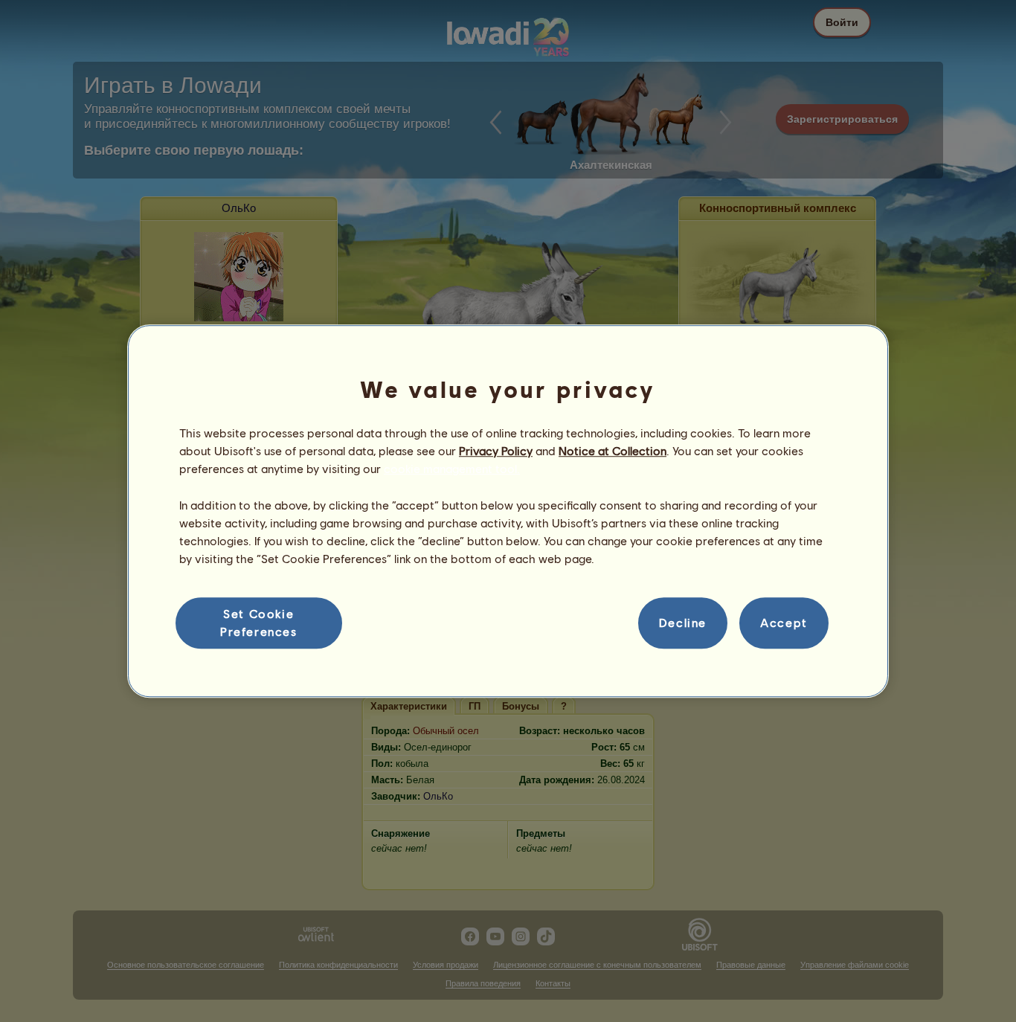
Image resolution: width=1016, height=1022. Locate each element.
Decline (683, 623)
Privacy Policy (496, 450)
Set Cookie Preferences (259, 622)
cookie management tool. (452, 469)
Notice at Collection (612, 450)
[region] (508, 511)
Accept (784, 623)
